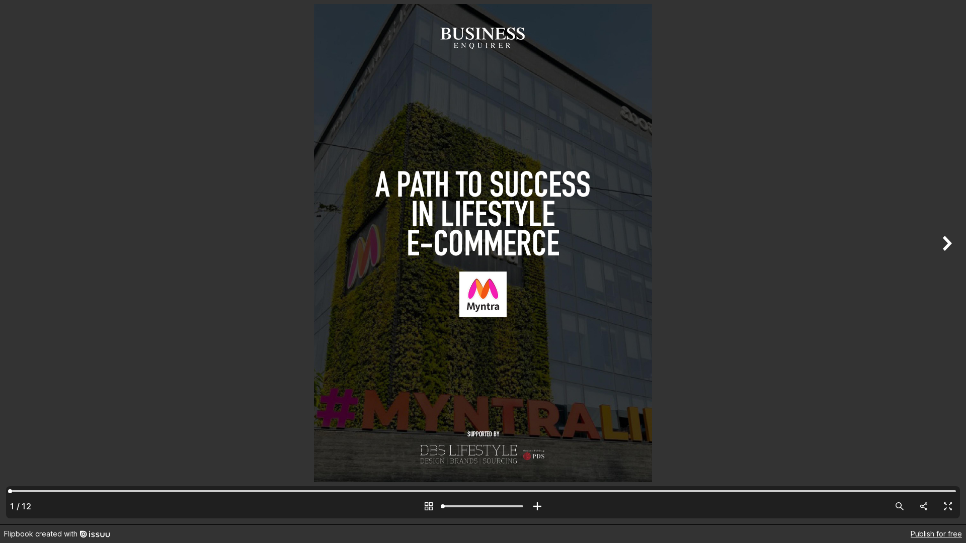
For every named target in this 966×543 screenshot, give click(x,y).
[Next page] (946, 262)
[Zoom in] (537, 506)
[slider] (483, 506)
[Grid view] (429, 506)
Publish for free (936, 533)
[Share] (924, 506)
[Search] (900, 506)
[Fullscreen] (948, 506)
